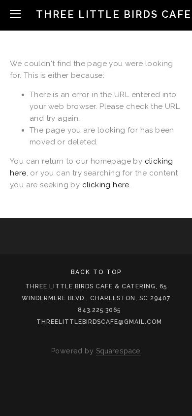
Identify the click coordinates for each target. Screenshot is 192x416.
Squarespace (118, 351)
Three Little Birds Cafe (114, 14)
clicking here (105, 184)
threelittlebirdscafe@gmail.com (99, 321)
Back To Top (96, 272)
